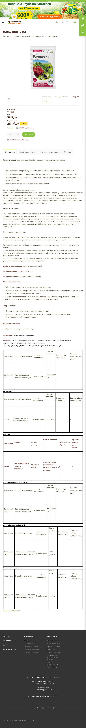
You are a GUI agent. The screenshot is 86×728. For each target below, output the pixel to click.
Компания (28, 636)
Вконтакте (32, 708)
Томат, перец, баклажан (36, 341)
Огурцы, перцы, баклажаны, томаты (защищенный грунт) (33, 345)
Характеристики (27, 152)
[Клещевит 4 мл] (43, 67)
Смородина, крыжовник (56, 341)
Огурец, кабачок (19, 341)
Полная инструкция (11, 611)
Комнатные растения (36, 343)
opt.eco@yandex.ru (44, 690)
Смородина (8, 391)
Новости (7, 641)
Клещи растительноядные (24, 335)
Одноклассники (48, 708)
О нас (26, 641)
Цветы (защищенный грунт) (15, 482)
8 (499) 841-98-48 (37, 677)
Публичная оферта (31, 652)
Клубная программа (54, 652)
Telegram (37, 708)
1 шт (46, 101)
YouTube (43, 708)
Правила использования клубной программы (54, 665)
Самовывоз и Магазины (32, 646)
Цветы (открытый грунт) (14, 525)
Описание (10, 152)
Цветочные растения (18, 343)
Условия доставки (53, 644)
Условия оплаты (52, 641)
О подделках (28, 644)
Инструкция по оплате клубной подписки (52, 657)
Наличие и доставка (49, 152)
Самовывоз (51, 649)
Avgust (76, 97)
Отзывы (68, 152)
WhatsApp (53, 708)
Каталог (7, 636)
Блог (5, 645)
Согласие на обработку (32, 649)
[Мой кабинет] (67, 23)
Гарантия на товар (53, 646)
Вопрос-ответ (10, 649)
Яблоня (6, 434)
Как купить (52, 636)
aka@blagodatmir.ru (44, 683)
